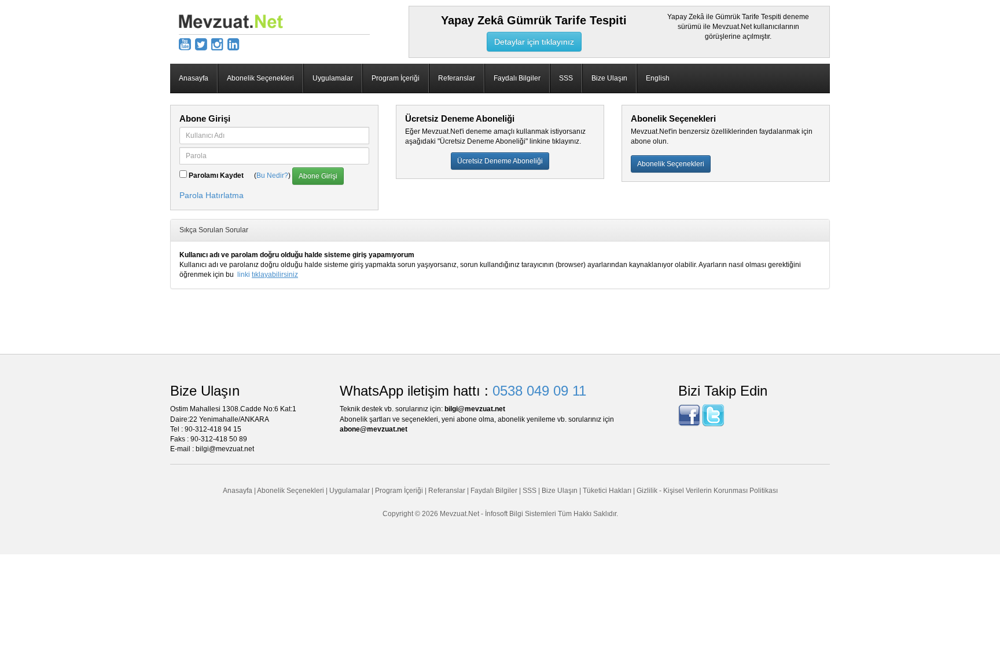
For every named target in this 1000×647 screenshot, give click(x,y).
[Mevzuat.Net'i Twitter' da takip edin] (713, 415)
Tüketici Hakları (608, 491)
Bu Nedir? (272, 175)
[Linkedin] (233, 44)
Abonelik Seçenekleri (260, 78)
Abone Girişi (318, 176)
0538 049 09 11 (539, 391)
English (658, 78)
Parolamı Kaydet (216, 175)
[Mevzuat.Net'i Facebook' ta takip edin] (689, 415)
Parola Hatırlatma (211, 195)
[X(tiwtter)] (201, 44)
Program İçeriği (396, 78)
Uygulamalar (332, 78)
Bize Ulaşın (609, 78)
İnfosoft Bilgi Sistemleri (520, 514)
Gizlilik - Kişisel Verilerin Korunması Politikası (707, 491)
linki (267, 275)
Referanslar (456, 78)
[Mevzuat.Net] (231, 21)
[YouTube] (185, 44)
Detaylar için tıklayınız (534, 41)
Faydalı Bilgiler (517, 78)
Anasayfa (193, 78)
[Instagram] (217, 44)
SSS (566, 78)
